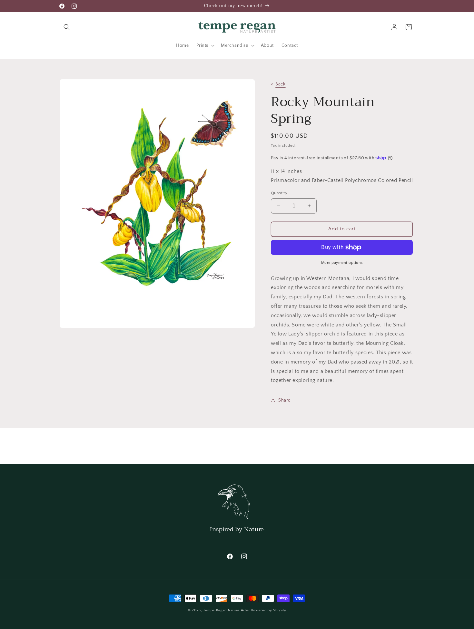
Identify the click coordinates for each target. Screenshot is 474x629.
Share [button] (284, 400)
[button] (67, 27)
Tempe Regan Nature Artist (226, 610)
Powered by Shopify (268, 610)
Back (280, 84)
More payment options (342, 263)
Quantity (279, 193)
